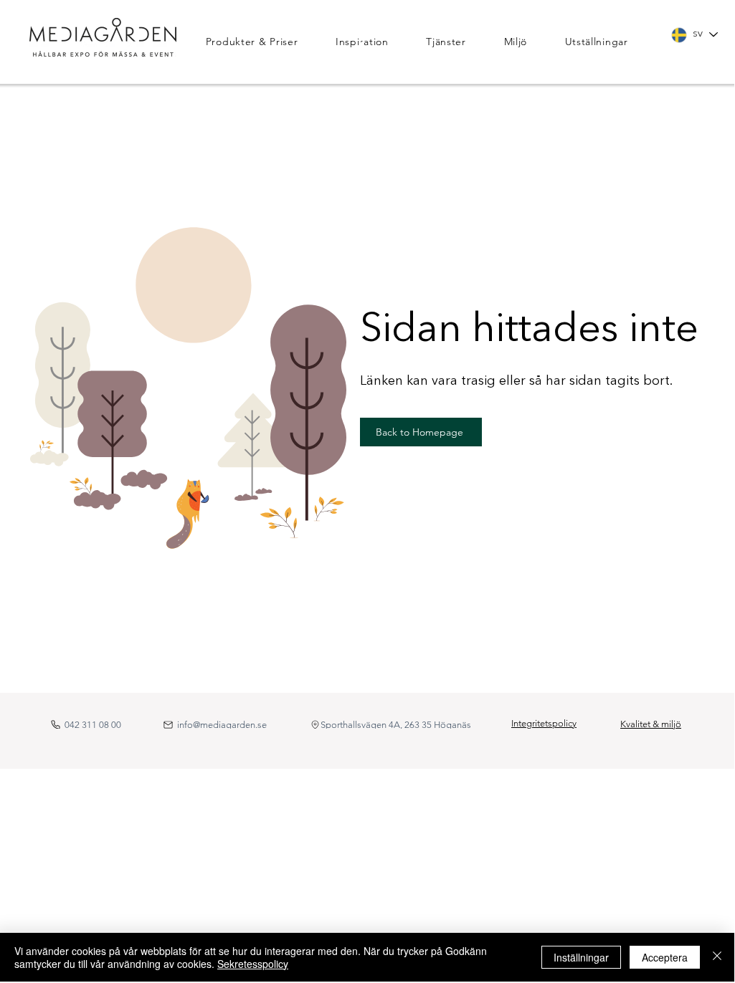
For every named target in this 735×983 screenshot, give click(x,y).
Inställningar (581, 957)
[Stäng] (717, 957)
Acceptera (665, 957)
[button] (263, 41)
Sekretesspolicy (252, 963)
